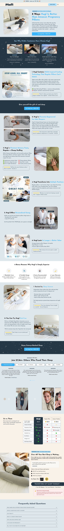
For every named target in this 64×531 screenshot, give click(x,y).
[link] (52, 4)
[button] (57, 4)
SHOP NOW (52, 4)
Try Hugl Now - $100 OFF (44, 33)
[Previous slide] (5, 399)
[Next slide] (59, 399)
